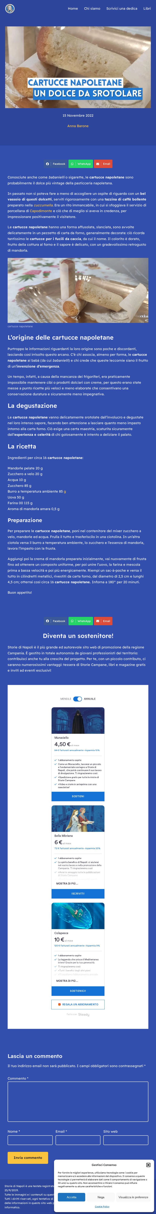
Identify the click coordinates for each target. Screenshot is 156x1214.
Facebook (59, 164)
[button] (148, 1165)
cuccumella (43, 205)
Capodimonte (41, 211)
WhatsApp (84, 164)
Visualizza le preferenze (133, 1197)
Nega (101, 1197)
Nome (14, 1131)
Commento (18, 1078)
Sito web (110, 1131)
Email (106, 164)
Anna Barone (78, 126)
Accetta (71, 1197)
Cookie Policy (102, 1206)
